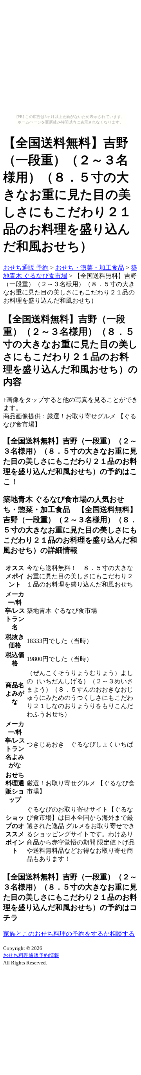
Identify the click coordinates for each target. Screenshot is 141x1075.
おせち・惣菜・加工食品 (89, 267)
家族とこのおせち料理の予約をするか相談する (69, 933)
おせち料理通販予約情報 (31, 955)
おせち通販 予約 (26, 267)
